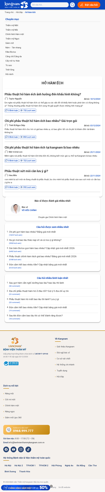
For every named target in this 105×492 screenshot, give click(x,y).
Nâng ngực (10, 411)
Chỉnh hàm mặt (12, 405)
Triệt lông (9, 69)
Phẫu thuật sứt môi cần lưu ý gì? (26, 171)
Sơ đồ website (64, 487)
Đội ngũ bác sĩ (63, 352)
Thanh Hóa (24, 471)
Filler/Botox (10, 52)
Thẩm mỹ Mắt (11, 25)
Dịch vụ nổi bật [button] (10, 385)
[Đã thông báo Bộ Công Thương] (10, 365)
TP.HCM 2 (43, 465)
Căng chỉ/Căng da (13, 56)
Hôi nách (9, 74)
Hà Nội (8, 465)
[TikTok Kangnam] (28, 449)
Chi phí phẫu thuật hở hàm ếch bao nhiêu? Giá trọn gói (41, 121)
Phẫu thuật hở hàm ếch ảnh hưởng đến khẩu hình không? (43, 94)
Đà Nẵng (81, 465)
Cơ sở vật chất (63, 358)
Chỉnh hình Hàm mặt (14, 34)
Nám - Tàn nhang (13, 47)
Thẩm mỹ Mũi (11, 30)
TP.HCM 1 (31, 465)
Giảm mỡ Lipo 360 (13, 417)
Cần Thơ (92, 465)
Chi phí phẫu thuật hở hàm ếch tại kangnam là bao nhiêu (42, 147)
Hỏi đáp (19, 12)
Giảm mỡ (9, 43)
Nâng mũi (9, 393)
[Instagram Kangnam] (21, 449)
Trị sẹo (8, 65)
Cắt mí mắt (10, 399)
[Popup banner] (25, 487)
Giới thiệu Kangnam (65, 346)
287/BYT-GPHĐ (41, 354)
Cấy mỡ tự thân (12, 61)
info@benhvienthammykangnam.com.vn (26, 442)
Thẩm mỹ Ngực (12, 39)
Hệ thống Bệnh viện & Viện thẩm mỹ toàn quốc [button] (26, 458)
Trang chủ (9, 12)
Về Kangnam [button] (61, 339)
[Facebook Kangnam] (6, 449)
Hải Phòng (57, 465)
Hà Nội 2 (18, 465)
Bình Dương (10, 471)
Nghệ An (69, 465)
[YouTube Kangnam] (13, 449)
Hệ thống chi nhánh (65, 364)
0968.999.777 (23, 431)
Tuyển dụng (62, 370)
